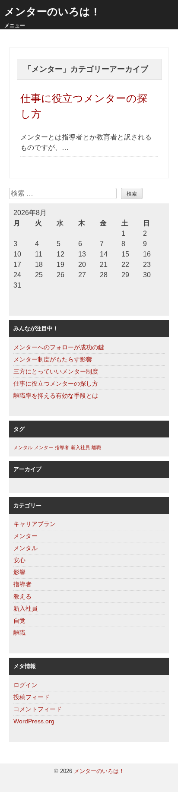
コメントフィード (37, 709)
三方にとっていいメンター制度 (55, 371)
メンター (43, 447)
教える (22, 596)
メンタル (22, 447)
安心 (19, 560)
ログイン (25, 684)
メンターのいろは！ (52, 11)
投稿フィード (31, 697)
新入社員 (80, 447)
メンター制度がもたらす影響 (52, 359)
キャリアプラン (34, 523)
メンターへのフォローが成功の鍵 (58, 347)
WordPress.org (33, 721)
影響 (19, 572)
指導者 (62, 447)
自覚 (19, 620)
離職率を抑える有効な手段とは (55, 395)
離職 (96, 447)
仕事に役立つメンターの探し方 (55, 383)
